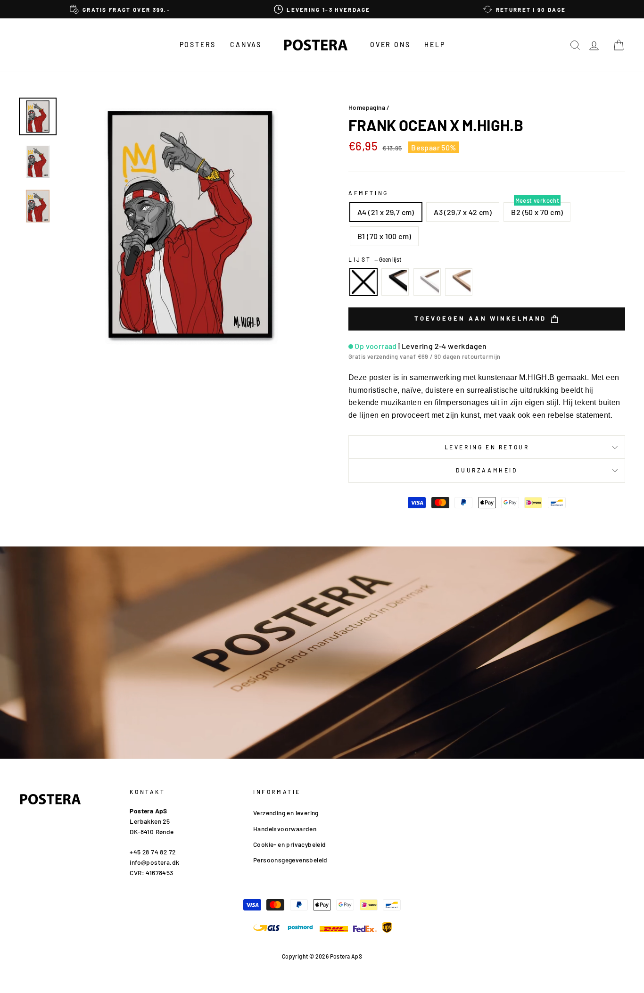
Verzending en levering (286, 813)
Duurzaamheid (486, 470)
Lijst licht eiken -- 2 (459, 282)
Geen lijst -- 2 (363, 282)
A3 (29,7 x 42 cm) (463, 211)
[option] (120, 9)
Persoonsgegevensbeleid (290, 860)
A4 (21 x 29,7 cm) (385, 211)
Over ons (390, 45)
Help (434, 45)
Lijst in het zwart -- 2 (395, 282)
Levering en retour (487, 447)
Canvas (246, 45)
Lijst (374, 259)
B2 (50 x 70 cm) (537, 211)
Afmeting (368, 193)
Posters (198, 45)
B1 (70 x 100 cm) (384, 236)
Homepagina (366, 107)
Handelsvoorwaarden (284, 829)
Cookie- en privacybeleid (289, 844)
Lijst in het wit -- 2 (427, 282)
